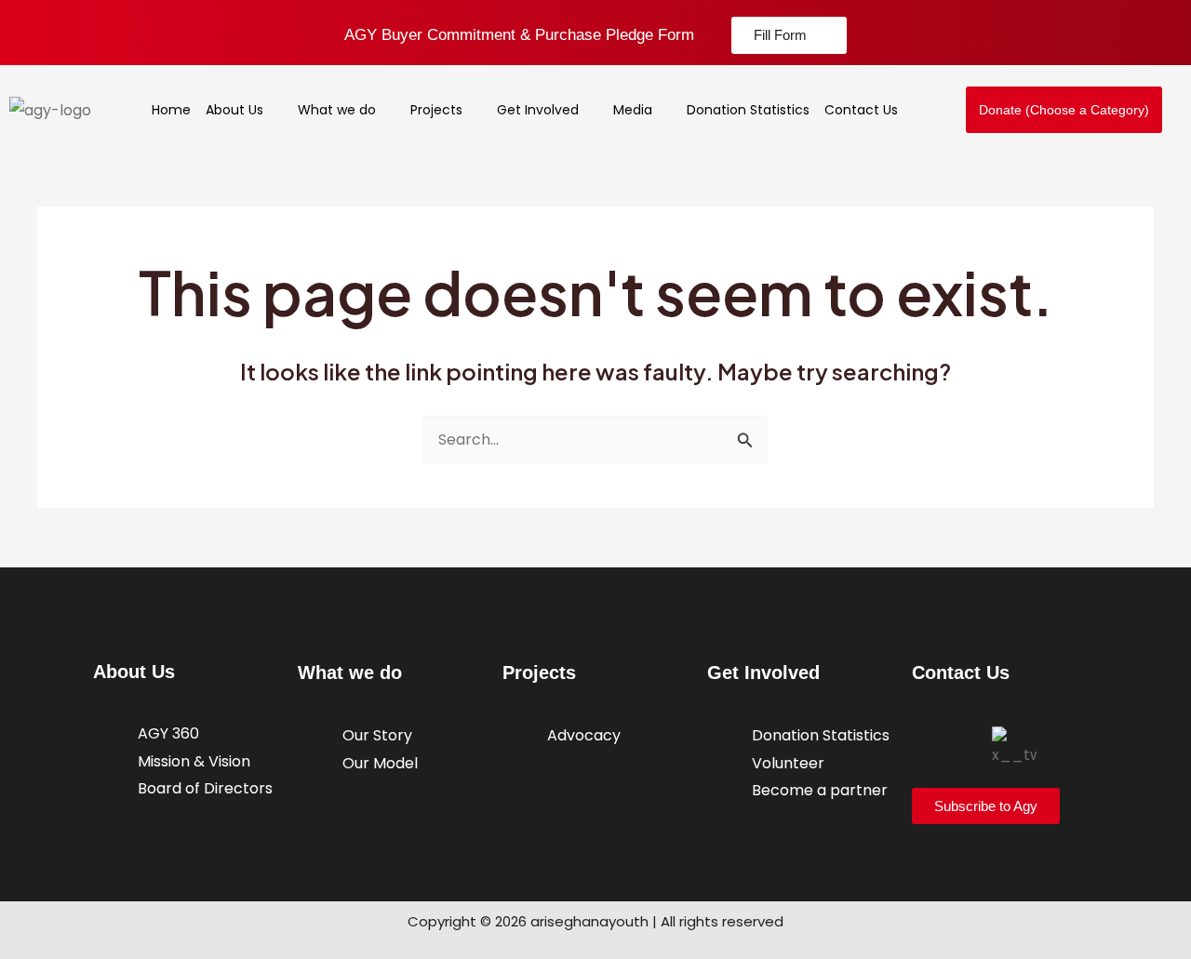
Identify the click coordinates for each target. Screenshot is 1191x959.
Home (171, 109)
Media (632, 109)
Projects (436, 109)
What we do (337, 109)
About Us (234, 109)
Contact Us (861, 109)
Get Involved (538, 109)
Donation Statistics (748, 109)
